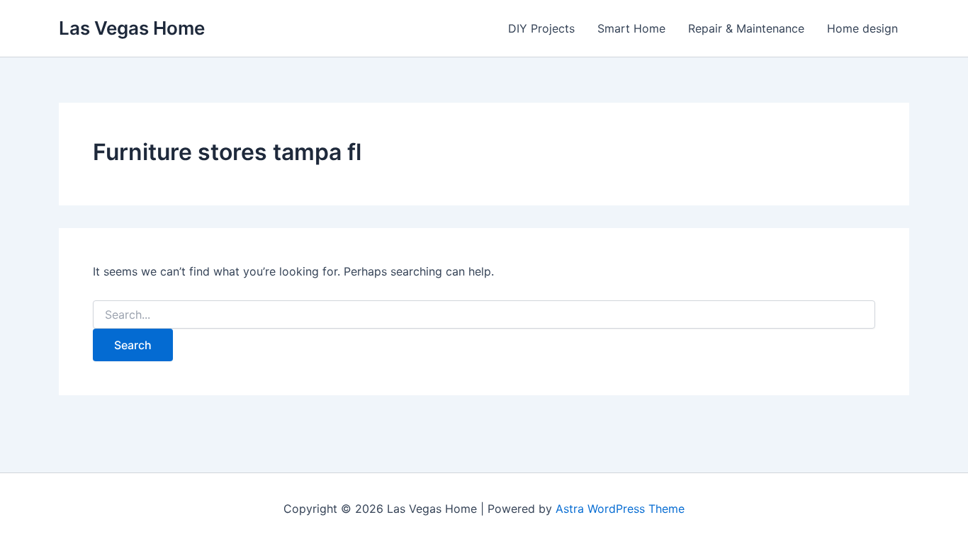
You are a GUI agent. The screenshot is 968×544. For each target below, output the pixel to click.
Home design (862, 28)
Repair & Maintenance (746, 28)
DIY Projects (541, 28)
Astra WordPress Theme (620, 509)
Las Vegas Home (132, 28)
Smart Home (631, 28)
